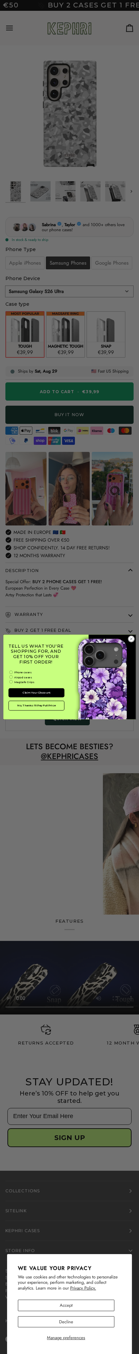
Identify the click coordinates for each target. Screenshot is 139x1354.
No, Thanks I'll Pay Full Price (36, 705)
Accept (66, 1305)
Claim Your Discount (36, 693)
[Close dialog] (131, 639)
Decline (66, 1322)
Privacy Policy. (83, 1288)
